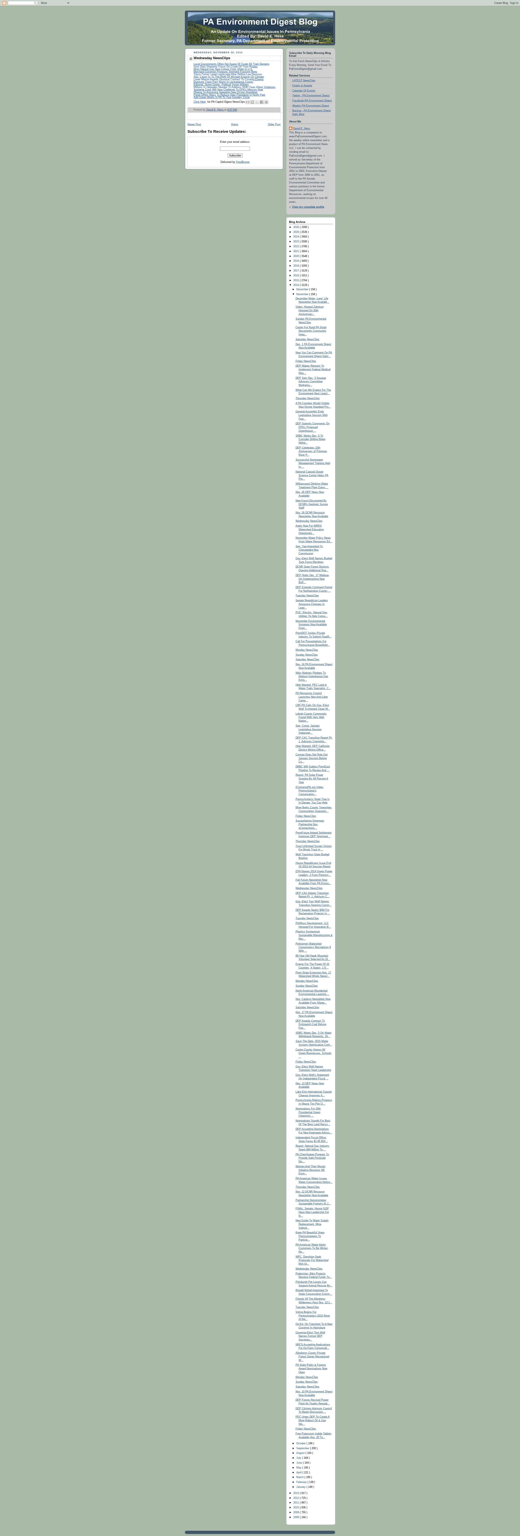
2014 (296, 285)
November (302, 294)
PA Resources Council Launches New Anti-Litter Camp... (312, 697)
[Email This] (248, 102)
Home (234, 124)
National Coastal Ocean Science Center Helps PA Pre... (312, 475)
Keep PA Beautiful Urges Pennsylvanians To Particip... (310, 1236)
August (301, 1453)
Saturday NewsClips (307, 339)
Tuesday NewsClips (307, 595)
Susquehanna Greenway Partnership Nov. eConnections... (310, 824)
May (299, 1467)
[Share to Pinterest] (266, 102)
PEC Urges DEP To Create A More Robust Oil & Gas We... (313, 1420)
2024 (296, 236)
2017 (296, 270)
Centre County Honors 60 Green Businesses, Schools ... (314, 1053)
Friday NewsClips (306, 361)
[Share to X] (257, 102)
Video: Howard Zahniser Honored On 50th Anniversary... (310, 310)
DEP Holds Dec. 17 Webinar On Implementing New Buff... (312, 579)
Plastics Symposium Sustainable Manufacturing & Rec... (314, 935)
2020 (296, 256)
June (299, 1462)
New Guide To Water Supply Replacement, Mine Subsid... (312, 1224)
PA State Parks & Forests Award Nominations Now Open (311, 1369)
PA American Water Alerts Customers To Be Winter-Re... (312, 1248)
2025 (296, 232)
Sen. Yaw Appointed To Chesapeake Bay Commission (309, 550)
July (299, 1457)
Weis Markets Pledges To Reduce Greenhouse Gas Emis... (312, 676)
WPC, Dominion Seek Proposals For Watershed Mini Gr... (312, 1260)
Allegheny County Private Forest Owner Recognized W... (312, 1357)
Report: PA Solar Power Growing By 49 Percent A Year (312, 779)
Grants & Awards (302, 85)
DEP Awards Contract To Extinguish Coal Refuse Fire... (311, 1024)
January (301, 1487)
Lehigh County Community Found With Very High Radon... (311, 717)
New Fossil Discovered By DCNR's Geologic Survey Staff (312, 504)
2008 (296, 1517)
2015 (296, 280)
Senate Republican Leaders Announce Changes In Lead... (312, 604)
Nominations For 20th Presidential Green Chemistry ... (308, 1112)
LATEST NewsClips (303, 80)
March (300, 1477)
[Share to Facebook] (262, 102)
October (301, 1443)
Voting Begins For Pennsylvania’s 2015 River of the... (313, 1316)
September (303, 1448)
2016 (296, 275)
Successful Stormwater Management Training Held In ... (313, 463)
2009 (296, 1512)
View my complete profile (308, 207)
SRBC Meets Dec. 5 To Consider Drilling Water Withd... (310, 439)
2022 (296, 246)
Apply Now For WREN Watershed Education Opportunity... (310, 529)
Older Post (274, 124)
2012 (296, 1498)
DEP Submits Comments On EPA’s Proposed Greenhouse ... (312, 427)
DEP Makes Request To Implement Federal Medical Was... (313, 369)
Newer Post (194, 124)
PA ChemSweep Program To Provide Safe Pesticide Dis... (312, 1158)
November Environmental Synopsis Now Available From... (311, 625)
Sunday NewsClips (307, 654)
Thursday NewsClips (308, 398)
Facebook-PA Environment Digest (312, 100)
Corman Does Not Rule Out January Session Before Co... (312, 758)
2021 (296, 251)
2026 (296, 227)
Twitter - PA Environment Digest (311, 95)
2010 (296, 1507)
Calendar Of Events (303, 90)
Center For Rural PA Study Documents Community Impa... (311, 331)
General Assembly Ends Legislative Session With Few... (312, 415)
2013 (296, 1493)
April (299, 1472)
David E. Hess (301, 128)
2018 (296, 265)
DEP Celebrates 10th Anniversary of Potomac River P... (311, 451)
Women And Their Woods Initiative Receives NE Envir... (310, 1170)
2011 (296, 1502)
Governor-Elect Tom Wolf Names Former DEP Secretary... (310, 1336)
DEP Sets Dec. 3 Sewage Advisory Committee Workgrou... (311, 382)
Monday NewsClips (307, 650)
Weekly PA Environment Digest (310, 105)
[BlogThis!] (252, 102)
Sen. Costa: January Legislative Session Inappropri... (309, 729)
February (302, 1482)
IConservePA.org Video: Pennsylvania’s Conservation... (310, 791)
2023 (296, 241)
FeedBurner (243, 162)
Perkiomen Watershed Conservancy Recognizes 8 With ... (313, 947)
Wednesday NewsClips (309, 521)
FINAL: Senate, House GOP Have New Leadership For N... (312, 1212)
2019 (296, 260)
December (302, 289)
